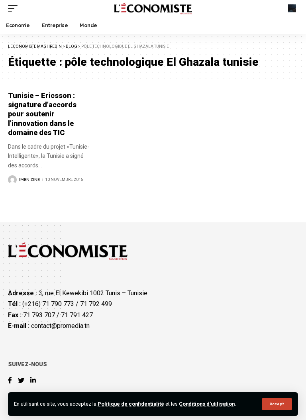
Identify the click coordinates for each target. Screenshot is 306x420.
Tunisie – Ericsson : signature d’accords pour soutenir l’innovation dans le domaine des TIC (42, 114)
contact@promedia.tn (60, 326)
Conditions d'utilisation (207, 404)
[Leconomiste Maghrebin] (153, 8)
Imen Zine (29, 179)
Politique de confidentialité (131, 404)
